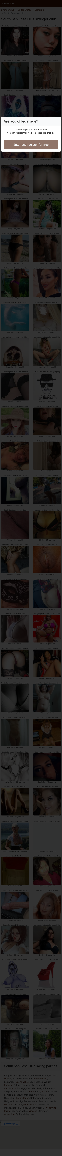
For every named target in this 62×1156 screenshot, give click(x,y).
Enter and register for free (31, 144)
